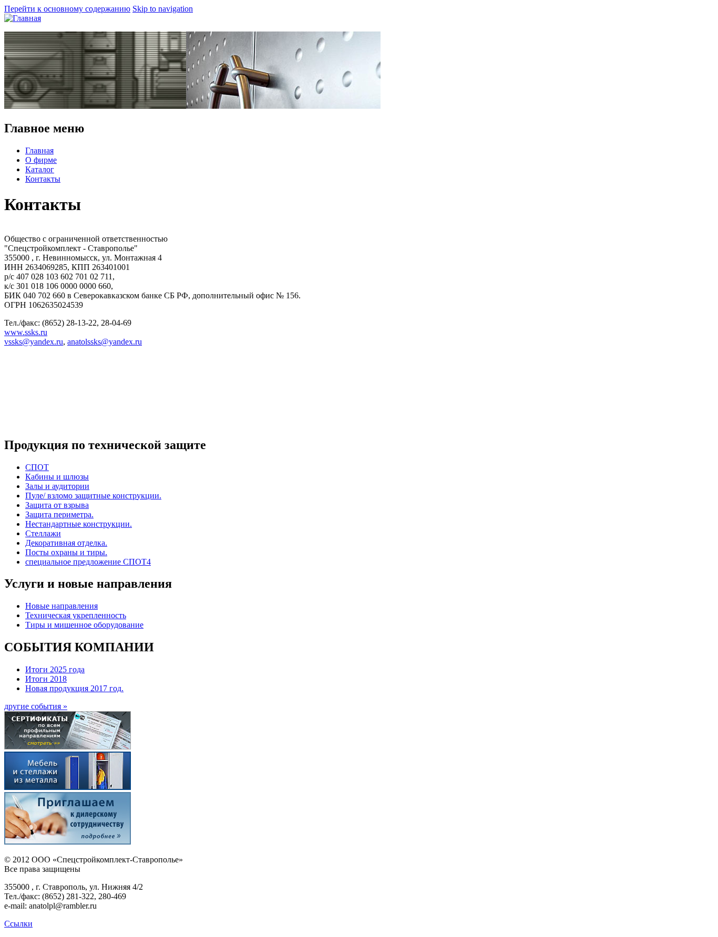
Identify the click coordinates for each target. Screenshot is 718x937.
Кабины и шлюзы (57, 476)
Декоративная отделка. (66, 542)
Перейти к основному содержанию (67, 8)
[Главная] (22, 18)
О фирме (41, 159)
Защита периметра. (59, 514)
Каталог (39, 169)
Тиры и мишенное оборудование (84, 624)
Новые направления (61, 605)
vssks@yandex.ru (33, 341)
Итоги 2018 (46, 678)
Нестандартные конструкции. (78, 523)
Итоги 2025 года (55, 669)
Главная (39, 150)
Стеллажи (43, 533)
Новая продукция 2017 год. (74, 688)
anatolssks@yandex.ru (104, 341)
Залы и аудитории (57, 486)
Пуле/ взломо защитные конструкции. (93, 495)
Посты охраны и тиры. (66, 552)
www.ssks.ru (25, 332)
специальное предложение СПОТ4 (88, 561)
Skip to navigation (162, 8)
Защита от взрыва (57, 505)
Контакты (42, 178)
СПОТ (37, 467)
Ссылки (18, 923)
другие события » (35, 706)
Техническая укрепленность (75, 615)
